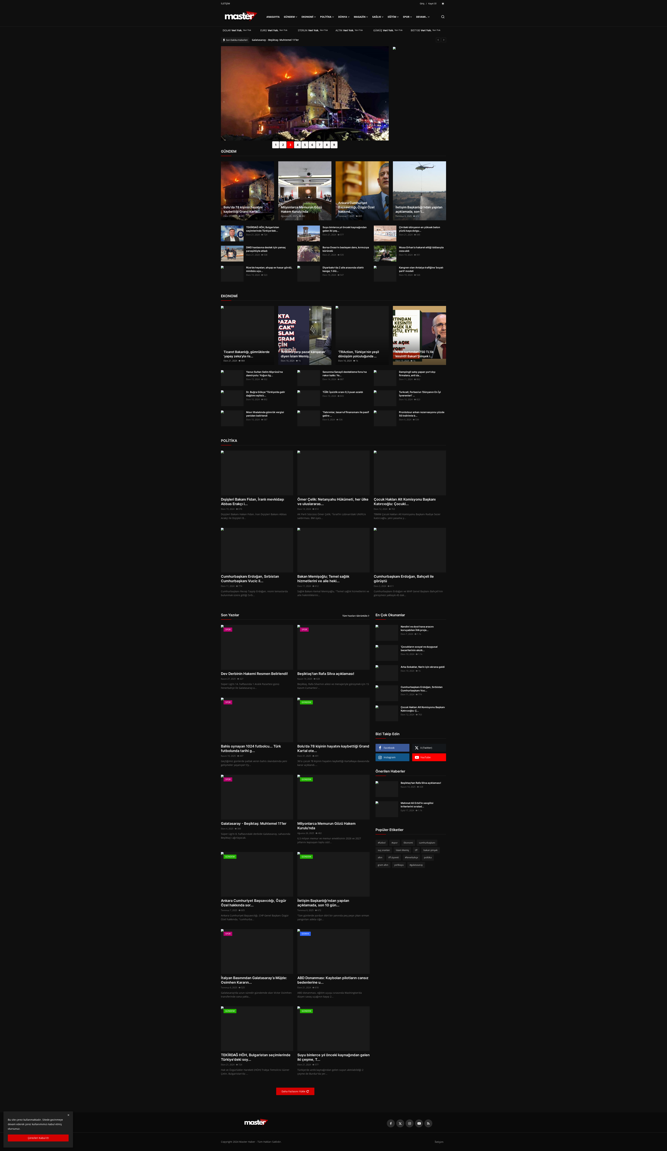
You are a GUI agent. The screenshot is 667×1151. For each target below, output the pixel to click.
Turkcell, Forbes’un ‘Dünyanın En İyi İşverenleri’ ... (420, 393)
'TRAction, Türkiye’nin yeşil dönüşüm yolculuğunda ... (358, 354)
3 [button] (290, 145)
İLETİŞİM (225, 3)
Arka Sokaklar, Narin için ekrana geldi (423, 666)
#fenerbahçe (411, 857)
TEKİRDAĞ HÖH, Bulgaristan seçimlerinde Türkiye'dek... (262, 229)
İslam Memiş (402, 850)
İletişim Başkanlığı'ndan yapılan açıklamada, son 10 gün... (323, 903)
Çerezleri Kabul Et (38, 1138)
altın (380, 857)
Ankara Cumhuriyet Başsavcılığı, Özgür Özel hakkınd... (356, 207)
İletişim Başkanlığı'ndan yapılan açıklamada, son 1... (419, 209)
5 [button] (305, 145)
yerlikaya (399, 864)
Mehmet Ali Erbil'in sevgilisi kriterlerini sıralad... (417, 804)
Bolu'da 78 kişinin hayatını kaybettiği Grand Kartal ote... (333, 748)
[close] (68, 1115)
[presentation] (385, 101)
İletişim (439, 1142)
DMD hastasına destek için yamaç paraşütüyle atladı (266, 249)
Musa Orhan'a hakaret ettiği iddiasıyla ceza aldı (421, 249)
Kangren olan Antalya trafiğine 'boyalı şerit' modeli (421, 269)
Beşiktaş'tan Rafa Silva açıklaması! (325, 674)
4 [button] (297, 145)
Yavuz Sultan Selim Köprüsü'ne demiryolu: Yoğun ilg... (264, 373)
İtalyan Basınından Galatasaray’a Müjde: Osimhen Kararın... (254, 980)
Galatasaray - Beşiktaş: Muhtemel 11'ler (253, 823)
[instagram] (410, 1123)
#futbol (381, 842)
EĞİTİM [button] (392, 16)
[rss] (428, 1123)
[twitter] (400, 1123)
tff (416, 850)
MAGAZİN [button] (359, 16)
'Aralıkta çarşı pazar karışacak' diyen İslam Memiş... (303, 354)
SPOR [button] (406, 16)
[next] (444, 40)
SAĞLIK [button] (376, 16)
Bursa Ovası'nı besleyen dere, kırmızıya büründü (346, 249)
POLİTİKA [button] (325, 16)
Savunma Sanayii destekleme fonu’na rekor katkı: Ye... (345, 373)
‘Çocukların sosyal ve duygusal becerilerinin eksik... (419, 648)
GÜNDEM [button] (289, 16)
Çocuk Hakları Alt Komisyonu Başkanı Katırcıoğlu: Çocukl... (405, 501)
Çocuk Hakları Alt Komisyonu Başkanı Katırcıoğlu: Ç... (423, 709)
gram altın (383, 864)
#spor (395, 842)
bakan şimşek (430, 850)
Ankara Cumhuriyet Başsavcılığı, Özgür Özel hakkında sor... (253, 903)
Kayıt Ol (432, 3)
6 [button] (312, 145)
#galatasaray (416, 864)
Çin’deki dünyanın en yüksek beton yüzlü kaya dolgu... (419, 229)
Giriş (422, 3)
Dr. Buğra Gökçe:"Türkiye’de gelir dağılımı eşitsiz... (265, 393)
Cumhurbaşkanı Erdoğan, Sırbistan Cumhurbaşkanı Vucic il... (250, 578)
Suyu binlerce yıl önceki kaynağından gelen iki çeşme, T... (333, 1057)
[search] (443, 17)
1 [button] (276, 145)
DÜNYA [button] (342, 16)
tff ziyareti (393, 857)
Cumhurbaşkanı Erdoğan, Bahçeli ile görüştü (404, 578)
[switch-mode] (443, 3)
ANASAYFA (273, 16)
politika (428, 857)
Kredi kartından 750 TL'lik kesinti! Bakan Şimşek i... (415, 354)
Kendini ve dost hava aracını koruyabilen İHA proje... (417, 628)
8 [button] (327, 145)
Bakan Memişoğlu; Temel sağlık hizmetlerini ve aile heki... (323, 578)
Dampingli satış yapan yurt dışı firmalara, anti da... (417, 373)
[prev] (438, 40)
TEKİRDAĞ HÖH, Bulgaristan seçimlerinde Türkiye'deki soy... (255, 1057)
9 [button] (334, 145)
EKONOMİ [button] (307, 16)
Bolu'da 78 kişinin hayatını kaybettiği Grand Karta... (243, 209)
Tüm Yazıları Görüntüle (354, 615)
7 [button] (319, 145)
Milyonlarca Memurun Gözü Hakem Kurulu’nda (280, 39)
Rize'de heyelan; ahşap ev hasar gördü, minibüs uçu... (269, 269)
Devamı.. (421, 16)
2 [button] (283, 145)
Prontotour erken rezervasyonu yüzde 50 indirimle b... (421, 414)
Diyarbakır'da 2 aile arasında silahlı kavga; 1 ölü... (343, 269)
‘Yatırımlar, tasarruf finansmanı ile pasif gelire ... (346, 414)
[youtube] (419, 1123)
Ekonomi (408, 842)
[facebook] (391, 1123)
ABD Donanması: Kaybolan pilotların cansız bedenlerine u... (332, 980)
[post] (305, 93)
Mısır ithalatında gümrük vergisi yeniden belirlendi (265, 414)
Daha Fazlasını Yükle (293, 1091)
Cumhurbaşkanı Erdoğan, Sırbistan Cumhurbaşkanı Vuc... (422, 688)
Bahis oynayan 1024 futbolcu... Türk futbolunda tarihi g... (251, 748)
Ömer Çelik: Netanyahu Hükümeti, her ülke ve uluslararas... (332, 501)
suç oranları (384, 850)
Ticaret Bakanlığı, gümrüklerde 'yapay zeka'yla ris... (247, 354)
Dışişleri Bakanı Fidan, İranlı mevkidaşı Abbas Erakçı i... (252, 501)
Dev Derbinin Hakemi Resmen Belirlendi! (254, 674)
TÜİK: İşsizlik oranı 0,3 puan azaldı (343, 391)
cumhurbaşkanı (427, 842)
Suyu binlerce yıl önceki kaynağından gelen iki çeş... (345, 229)
